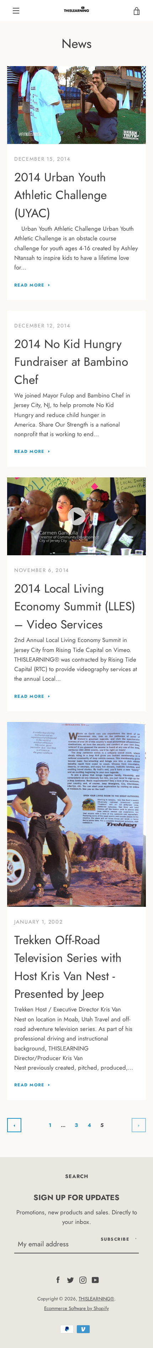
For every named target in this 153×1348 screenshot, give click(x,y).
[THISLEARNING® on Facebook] (58, 1279)
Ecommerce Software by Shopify (76, 1308)
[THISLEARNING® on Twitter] (70, 1279)
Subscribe (115, 1239)
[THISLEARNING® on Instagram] (82, 1279)
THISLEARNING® (96, 1298)
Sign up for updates (76, 1197)
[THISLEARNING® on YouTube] (95, 1279)
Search (76, 1176)
